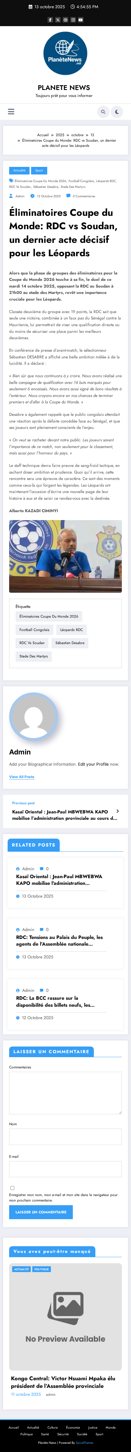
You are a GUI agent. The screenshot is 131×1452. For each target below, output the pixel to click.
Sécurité (63, 1434)
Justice (92, 1427)
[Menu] (11, 111)
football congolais (81, 181)
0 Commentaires (84, 196)
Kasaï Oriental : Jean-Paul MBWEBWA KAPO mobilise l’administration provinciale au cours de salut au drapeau (64, 815)
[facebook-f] (50, 19)
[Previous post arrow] (117, 811)
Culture (53, 1427)
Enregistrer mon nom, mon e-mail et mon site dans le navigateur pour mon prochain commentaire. (63, 1197)
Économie (73, 1427)
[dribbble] (65, 19)
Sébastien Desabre (45, 187)
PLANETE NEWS (64, 87)
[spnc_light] (117, 112)
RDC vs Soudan (20, 187)
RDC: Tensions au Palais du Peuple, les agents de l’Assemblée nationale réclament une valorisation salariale (59, 941)
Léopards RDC (106, 181)
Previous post (23, 803)
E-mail (14, 1156)
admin (20, 196)
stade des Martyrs (73, 187)
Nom (13, 1124)
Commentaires (20, 1067)
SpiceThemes (84, 1442)
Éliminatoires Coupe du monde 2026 (40, 181)
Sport (39, 170)
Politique (26, 1434)
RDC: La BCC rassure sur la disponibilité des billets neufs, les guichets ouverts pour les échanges (55, 1002)
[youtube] (80, 19)
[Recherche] (103, 111)
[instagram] (73, 19)
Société (82, 1434)
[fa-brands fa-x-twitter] (58, 19)
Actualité (19, 170)
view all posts (21, 777)
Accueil (14, 1427)
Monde (110, 1427)
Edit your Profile (93, 764)
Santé (45, 1434)
